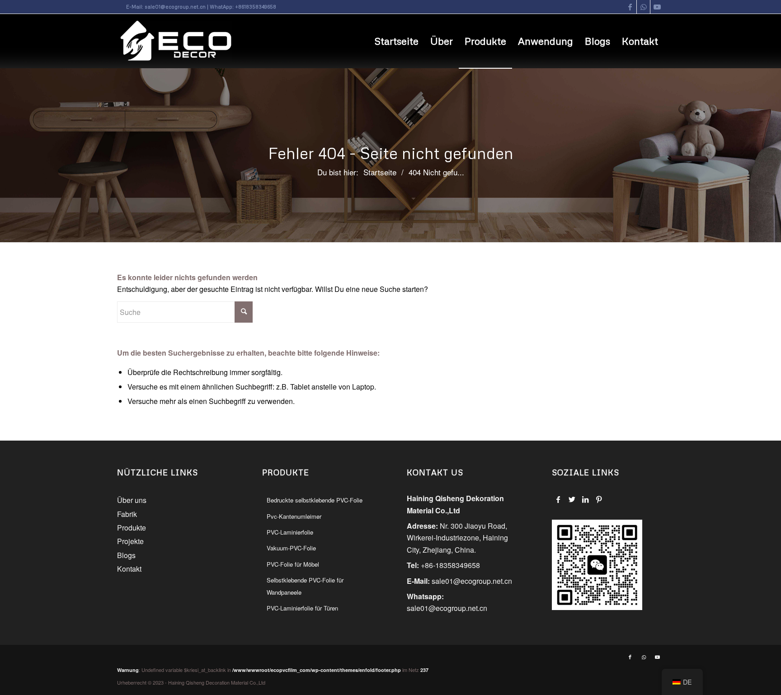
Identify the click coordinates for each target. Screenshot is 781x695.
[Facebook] (558, 499)
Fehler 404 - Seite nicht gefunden (390, 153)
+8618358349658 (255, 6)
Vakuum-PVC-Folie (291, 548)
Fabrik (127, 514)
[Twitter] (572, 499)
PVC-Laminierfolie (290, 532)
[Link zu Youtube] (657, 7)
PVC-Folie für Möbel (293, 564)
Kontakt (129, 569)
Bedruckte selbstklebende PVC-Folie (314, 500)
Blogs (126, 555)
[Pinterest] (599, 499)
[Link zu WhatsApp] (643, 7)
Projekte (130, 541)
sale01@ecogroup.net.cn (175, 6)
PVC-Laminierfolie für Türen (302, 608)
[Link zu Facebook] (629, 7)
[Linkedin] (585, 499)
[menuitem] (396, 41)
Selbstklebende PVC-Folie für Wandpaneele (305, 586)
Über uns (131, 500)
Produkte (131, 527)
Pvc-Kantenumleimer (294, 516)
